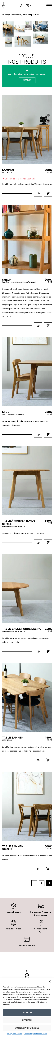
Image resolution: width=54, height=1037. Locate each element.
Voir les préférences (27, 1028)
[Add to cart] (48, 325)
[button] (49, 981)
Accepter (27, 1012)
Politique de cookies (14, 1034)
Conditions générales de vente (35, 1034)
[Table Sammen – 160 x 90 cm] (38, 869)
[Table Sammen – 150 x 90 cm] (38, 760)
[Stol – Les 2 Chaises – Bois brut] (38, 434)
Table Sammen (12, 738)
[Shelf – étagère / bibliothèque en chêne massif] (38, 325)
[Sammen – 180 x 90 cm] (38, 193)
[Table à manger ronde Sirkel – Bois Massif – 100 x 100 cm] (38, 542)
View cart (27, 80)
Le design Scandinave (11, 15)
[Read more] (48, 193)
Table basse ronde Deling (21, 629)
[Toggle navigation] (49, 5)
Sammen (8, 170)
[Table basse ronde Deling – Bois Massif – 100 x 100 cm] (38, 651)
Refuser (27, 1020)
